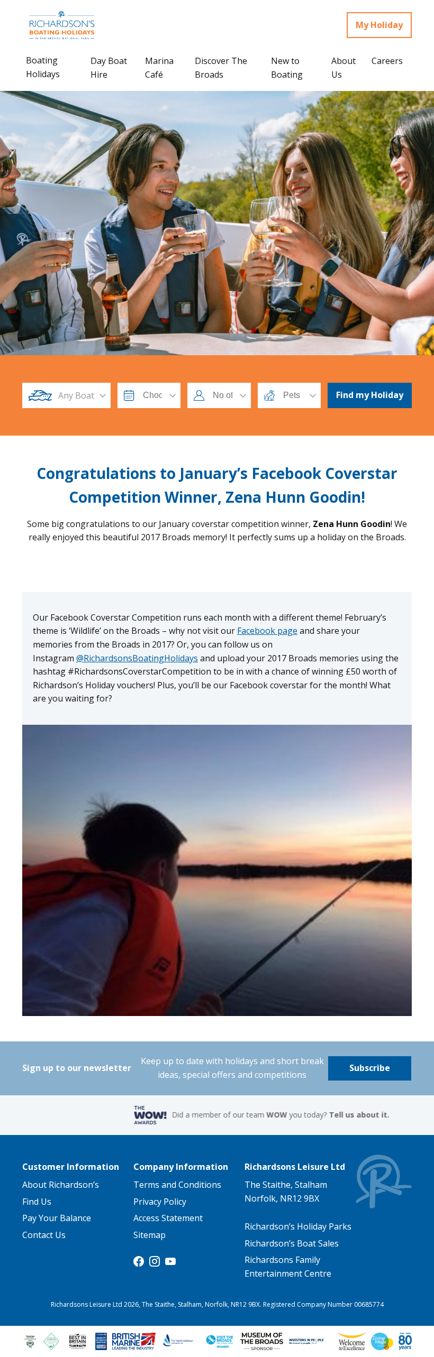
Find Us (36, 1201)
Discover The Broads (221, 67)
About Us (343, 67)
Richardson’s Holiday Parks (298, 1226)
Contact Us (44, 1235)
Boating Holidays (43, 67)
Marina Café (159, 67)
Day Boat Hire (109, 67)
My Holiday (379, 25)
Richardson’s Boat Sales (292, 1243)
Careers (387, 61)
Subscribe (369, 1068)
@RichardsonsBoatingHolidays (137, 658)
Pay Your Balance (56, 1218)
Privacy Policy (159, 1201)
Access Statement (168, 1218)
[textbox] (76, 395)
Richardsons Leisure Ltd (295, 1167)
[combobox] (76, 395)
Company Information (180, 1167)
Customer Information (70, 1167)
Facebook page (267, 630)
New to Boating (287, 67)
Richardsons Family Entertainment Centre (288, 1266)
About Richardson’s (60, 1184)
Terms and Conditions (177, 1184)
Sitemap (149, 1235)
